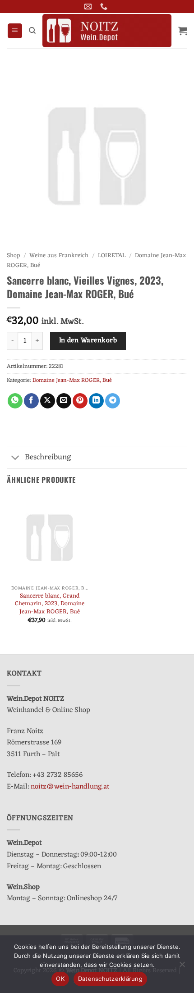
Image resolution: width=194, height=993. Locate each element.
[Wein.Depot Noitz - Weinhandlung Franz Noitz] (106, 30)
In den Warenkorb (88, 340)
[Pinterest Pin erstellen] (80, 400)
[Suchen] (32, 30)
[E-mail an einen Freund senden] (63, 400)
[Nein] (181, 967)
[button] (15, 30)
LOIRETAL (111, 255)
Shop (13, 255)
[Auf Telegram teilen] (112, 400)
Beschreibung (48, 457)
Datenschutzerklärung (110, 978)
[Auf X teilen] (47, 400)
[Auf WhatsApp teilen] (15, 400)
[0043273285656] (105, 6)
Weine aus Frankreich (58, 255)
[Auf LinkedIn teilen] (96, 400)
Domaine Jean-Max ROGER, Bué (72, 380)
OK (60, 978)
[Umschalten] (15, 458)
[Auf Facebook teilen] (31, 400)
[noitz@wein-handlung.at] (89, 6)
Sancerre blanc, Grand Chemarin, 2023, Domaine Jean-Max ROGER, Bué (49, 604)
